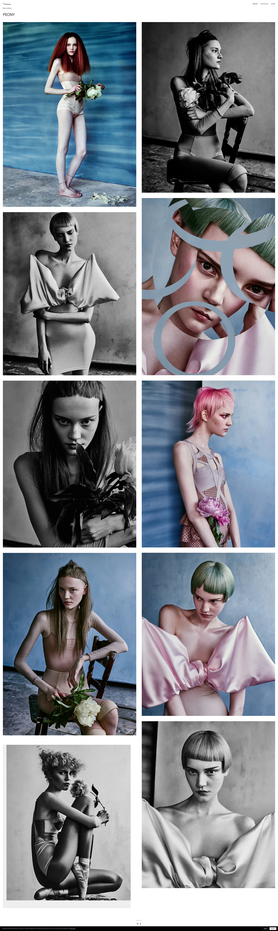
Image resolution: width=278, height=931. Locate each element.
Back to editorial (7, 8)
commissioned (264, 4)
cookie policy (72, 928)
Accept (273, 928)
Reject (265, 928)
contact (273, 4)
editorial (255, 4)
